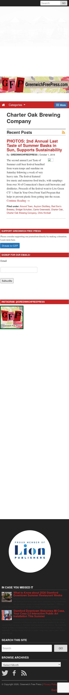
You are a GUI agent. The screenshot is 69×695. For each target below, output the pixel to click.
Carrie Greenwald (41, 209)
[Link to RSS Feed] (24, 673)
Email (4, 260)
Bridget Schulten (24, 209)
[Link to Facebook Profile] (15, 673)
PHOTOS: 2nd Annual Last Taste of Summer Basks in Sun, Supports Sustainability (34, 145)
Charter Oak (57, 209)
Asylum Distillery (42, 206)
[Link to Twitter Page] (5, 673)
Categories (16, 105)
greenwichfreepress (24, 154)
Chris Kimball (44, 212)
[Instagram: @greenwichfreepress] (11, 317)
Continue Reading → (18, 200)
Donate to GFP (10, 245)
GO (63, 3)
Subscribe (7, 280)
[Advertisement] (34, 41)
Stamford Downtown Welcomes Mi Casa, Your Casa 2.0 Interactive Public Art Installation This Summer (39, 613)
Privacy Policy (50, 684)
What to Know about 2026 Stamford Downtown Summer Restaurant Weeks (37, 594)
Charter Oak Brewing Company (22, 212)
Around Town (26, 206)
